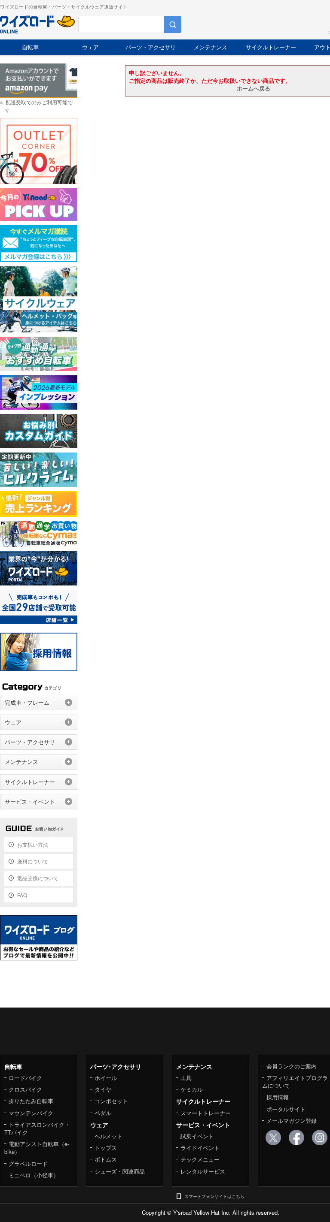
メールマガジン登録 (291, 1120)
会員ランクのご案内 (291, 1066)
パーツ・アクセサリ (150, 47)
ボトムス (106, 1159)
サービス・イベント (30, 801)
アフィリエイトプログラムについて (295, 1081)
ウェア (90, 47)
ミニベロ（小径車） (34, 1175)
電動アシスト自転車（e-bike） (36, 1148)
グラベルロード (28, 1163)
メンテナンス (210, 47)
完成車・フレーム (27, 702)
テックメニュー (200, 1159)
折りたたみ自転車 (31, 1101)
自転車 (30, 47)
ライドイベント (200, 1148)
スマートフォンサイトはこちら (214, 1196)
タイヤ (103, 1089)
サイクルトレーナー (271, 47)
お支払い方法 (32, 844)
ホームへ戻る (253, 88)
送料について (32, 861)
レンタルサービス (202, 1171)
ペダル (103, 1113)
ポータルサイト (286, 1109)
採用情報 (277, 1097)
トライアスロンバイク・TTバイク (37, 1128)
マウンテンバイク (31, 1113)
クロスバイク (25, 1089)
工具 (186, 1078)
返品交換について (37, 877)
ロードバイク (25, 1078)
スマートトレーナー (205, 1113)
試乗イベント (197, 1136)
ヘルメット (108, 1136)
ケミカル (191, 1089)
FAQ (22, 895)
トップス (106, 1148)
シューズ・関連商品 (120, 1171)
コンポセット (111, 1101)
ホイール (106, 1078)
